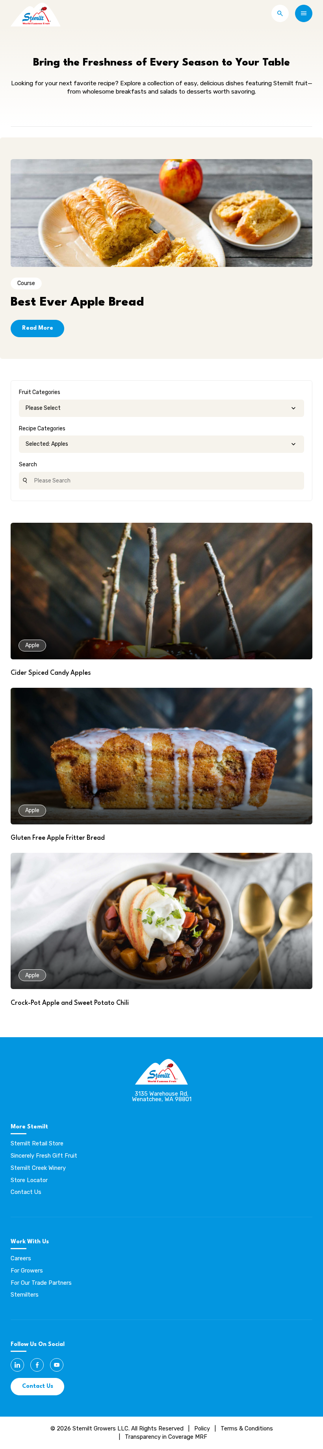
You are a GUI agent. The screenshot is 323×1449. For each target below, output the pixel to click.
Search (28, 464)
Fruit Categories (39, 392)
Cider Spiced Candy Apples (51, 673)
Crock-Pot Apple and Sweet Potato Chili (70, 1003)
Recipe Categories (42, 428)
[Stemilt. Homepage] (36, 13)
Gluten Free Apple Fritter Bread (58, 838)
